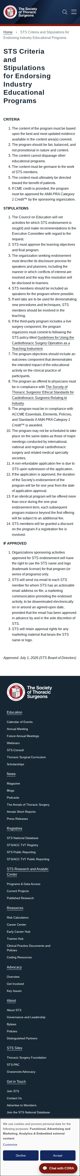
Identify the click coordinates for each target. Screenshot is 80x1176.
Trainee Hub (15, 938)
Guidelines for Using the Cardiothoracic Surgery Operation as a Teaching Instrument (43, 343)
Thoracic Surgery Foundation (26, 1057)
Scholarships (15, 764)
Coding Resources (19, 957)
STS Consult (15, 750)
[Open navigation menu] (74, 12)
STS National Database (22, 838)
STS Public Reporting (21, 852)
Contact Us (14, 1098)
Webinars (13, 743)
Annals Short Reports (21, 811)
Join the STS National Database (28, 1112)
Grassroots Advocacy (21, 1071)
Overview (13, 976)
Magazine (13, 783)
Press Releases (17, 818)
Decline (21, 1155)
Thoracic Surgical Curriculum (26, 757)
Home (8, 32)
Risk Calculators (18, 917)
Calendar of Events (20, 722)
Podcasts (13, 797)
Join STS (13, 1091)
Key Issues (14, 991)
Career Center (16, 924)
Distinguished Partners (22, 1038)
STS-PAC (13, 1064)
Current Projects (18, 891)
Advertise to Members (21, 1105)
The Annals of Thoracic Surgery (28, 804)
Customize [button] (10, 1144)
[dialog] (40, 1147)
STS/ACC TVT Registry (22, 845)
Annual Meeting (17, 729)
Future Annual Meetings (23, 736)
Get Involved (15, 983)
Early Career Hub (18, 931)
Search (65, 12)
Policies (12, 1031)
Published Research (20, 898)
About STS (14, 1010)
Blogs (10, 790)
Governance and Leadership (26, 1017)
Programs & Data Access (23, 884)
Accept (57, 1155)
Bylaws (11, 1024)
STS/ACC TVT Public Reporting (28, 859)
